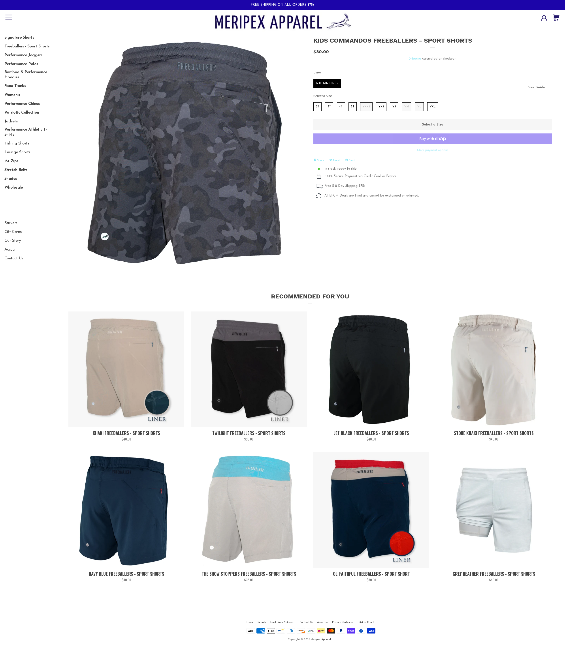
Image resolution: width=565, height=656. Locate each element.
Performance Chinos (22, 104)
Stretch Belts (15, 170)
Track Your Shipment (283, 622)
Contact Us (13, 259)
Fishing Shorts (16, 144)
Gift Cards (13, 232)
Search (262, 622)
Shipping (415, 58)
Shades (10, 179)
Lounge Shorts (17, 152)
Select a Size (322, 96)
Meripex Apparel (321, 639)
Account (11, 250)
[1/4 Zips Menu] (27, 159)
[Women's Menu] (27, 93)
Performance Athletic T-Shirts (25, 132)
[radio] (327, 83)
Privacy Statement (343, 622)
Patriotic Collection (21, 113)
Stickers (10, 223)
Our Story (12, 241)
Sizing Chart (366, 622)
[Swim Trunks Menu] (27, 84)
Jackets (11, 122)
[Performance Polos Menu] (27, 62)
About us (322, 622)
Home (250, 622)
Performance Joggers (23, 55)
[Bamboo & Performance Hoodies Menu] (27, 71)
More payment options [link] (432, 150)
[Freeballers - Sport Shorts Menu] (27, 45)
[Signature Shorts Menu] (27, 36)
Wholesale (13, 188)
